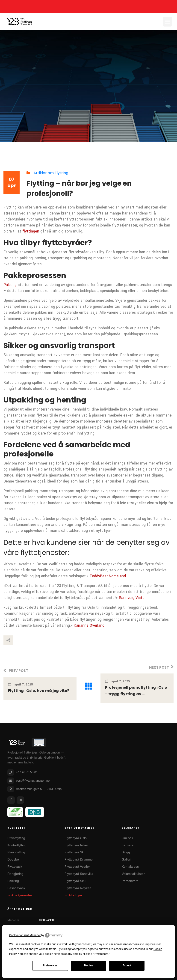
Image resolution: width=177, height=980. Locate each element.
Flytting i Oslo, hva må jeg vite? (38, 690)
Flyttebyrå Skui (75, 881)
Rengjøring (15, 874)
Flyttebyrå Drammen (79, 859)
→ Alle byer (73, 895)
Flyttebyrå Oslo (76, 838)
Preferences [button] (101, 954)
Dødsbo (13, 859)
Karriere (127, 845)
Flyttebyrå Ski (74, 852)
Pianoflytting (16, 852)
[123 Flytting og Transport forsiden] (17, 742)
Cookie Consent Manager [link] (25, 935)
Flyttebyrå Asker (76, 845)
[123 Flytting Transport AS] (20, 22)
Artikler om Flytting (50, 173)
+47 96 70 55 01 (27, 772)
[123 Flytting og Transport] (39, 742)
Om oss (127, 838)
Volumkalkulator (133, 874)
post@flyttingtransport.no (33, 780)
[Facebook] (11, 800)
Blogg (126, 852)
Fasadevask (16, 888)
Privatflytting (16, 838)
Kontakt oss (130, 866)
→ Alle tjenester (19, 895)
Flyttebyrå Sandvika (79, 874)
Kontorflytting (17, 845)
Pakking (13, 881)
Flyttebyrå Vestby (77, 866)
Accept (127, 965)
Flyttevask (14, 866)
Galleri (126, 859)
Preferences (50, 965)
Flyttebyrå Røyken (78, 888)
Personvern (130, 881)
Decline (88, 965)
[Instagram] (20, 800)
